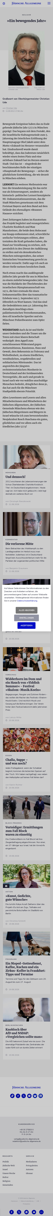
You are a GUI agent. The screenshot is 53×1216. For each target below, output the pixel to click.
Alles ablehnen (26, 610)
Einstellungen (26, 618)
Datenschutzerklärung (27, 600)
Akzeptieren (26, 625)
